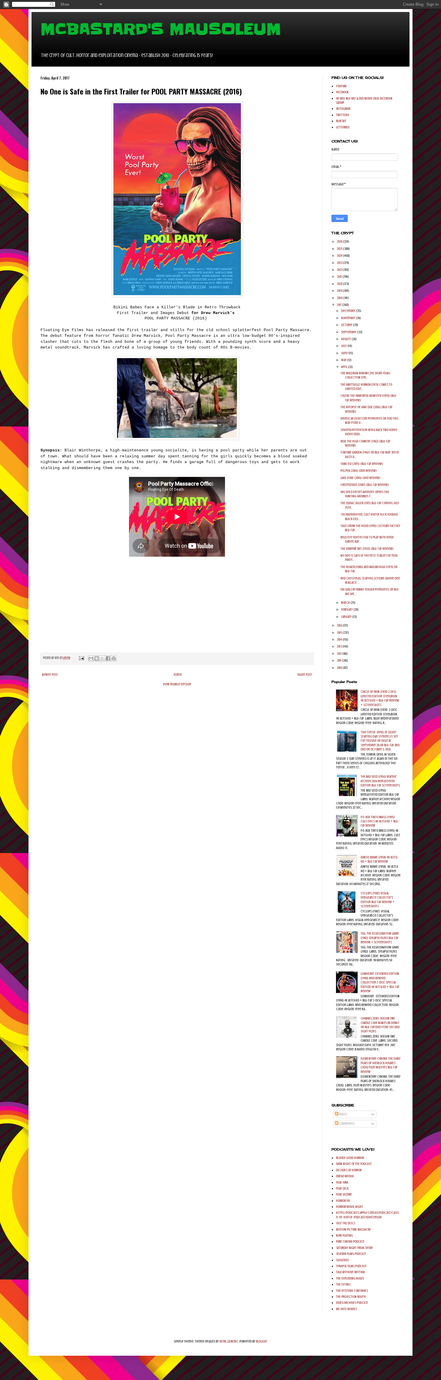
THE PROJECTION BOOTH (351, 1297)
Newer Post (50, 674)
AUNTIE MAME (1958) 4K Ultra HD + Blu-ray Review (379, 859)
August (346, 339)
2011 (339, 660)
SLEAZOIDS (342, 1260)
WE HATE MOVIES (346, 1309)
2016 (340, 625)
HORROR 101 (343, 1201)
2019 (340, 291)
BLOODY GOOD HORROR (350, 1158)
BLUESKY (341, 121)
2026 (340, 241)
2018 (340, 298)
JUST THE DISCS (345, 1223)
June (344, 353)
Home (178, 674)
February (347, 609)
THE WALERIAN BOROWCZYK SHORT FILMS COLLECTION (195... (365, 375)
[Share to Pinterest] (114, 658)
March (345, 602)
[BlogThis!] (97, 658)
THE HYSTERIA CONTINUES (352, 1291)
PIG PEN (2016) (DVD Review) (358, 470)
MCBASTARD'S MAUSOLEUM (160, 29)
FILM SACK (342, 1188)
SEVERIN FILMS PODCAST (351, 1254)
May (344, 360)
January (346, 617)
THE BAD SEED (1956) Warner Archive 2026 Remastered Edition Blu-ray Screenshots (380, 780)
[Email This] (91, 658)
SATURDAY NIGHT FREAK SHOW (354, 1248)
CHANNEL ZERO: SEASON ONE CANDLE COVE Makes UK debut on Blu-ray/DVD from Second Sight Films (380, 1024)
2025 (340, 249)
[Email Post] (81, 658)
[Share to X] (102, 658)
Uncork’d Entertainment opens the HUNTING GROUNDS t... (364, 494)
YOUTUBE (341, 86)
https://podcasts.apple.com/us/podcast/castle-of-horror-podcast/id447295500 (367, 1215)
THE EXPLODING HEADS (350, 1278)
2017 (339, 305)
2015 (340, 632)
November (348, 318)
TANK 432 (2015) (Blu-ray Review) (361, 464)
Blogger (261, 1341)
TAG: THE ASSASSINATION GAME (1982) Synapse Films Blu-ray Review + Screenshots (380, 937)
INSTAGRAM (343, 108)
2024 (340, 255)
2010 (340, 668)
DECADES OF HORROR (349, 1170)
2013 (340, 646)
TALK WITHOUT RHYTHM (350, 1272)
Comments (346, 1123)
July (344, 346)
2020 (340, 284)
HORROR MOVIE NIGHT (349, 1207)
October (347, 325)
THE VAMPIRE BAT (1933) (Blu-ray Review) (367, 548)
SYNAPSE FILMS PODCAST (351, 1266)
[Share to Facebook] (108, 658)
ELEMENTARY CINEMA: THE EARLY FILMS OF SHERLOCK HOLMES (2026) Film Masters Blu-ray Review (380, 1064)
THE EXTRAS (343, 1284)
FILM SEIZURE (344, 1194)
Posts (342, 1114)
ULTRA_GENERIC (228, 1341)
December (348, 311)
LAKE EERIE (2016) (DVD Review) (360, 478)
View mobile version (177, 684)
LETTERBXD (343, 127)
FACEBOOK (342, 92)
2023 (340, 263)
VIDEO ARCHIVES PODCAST (352, 1303)
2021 (339, 276)
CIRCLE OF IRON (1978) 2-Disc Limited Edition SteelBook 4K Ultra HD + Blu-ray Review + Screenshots (380, 698)
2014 (340, 639)
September (349, 332)
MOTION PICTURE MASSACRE (353, 1229)
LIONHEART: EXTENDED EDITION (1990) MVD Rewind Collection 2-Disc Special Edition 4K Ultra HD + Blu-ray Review (380, 982)
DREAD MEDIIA (345, 1176)
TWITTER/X (342, 115)
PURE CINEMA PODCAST (350, 1241)
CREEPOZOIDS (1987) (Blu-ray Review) (364, 485)
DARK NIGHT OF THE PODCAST (354, 1164)
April (344, 367)
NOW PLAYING (344, 1235)
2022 (340, 270)
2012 (339, 653)
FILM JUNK (342, 1182)
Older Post (304, 674)
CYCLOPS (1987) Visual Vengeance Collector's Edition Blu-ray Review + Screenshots (377, 899)
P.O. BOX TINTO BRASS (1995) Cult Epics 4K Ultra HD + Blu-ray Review (380, 821)
